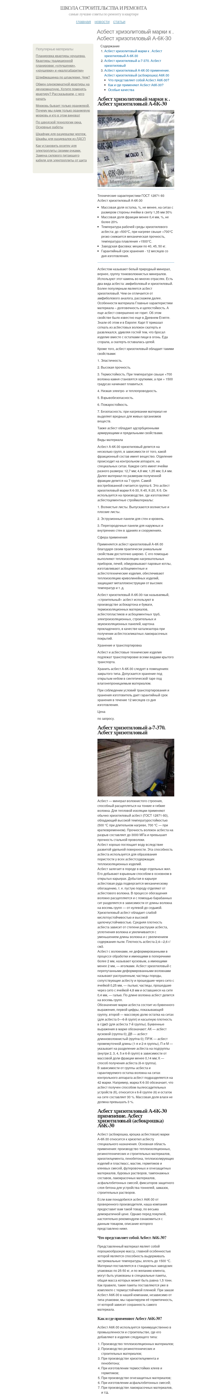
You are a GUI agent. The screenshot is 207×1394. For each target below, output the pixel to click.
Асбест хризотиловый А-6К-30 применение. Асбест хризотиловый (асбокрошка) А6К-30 (137, 72)
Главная (83, 21)
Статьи (119, 21)
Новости (102, 21)
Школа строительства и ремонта (103, 7)
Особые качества (121, 89)
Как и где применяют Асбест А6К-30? (136, 85)
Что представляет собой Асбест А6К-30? (138, 80)
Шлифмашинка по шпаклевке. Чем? (63, 77)
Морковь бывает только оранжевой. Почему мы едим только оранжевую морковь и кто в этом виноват (63, 110)
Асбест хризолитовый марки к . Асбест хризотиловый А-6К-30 (133, 53)
